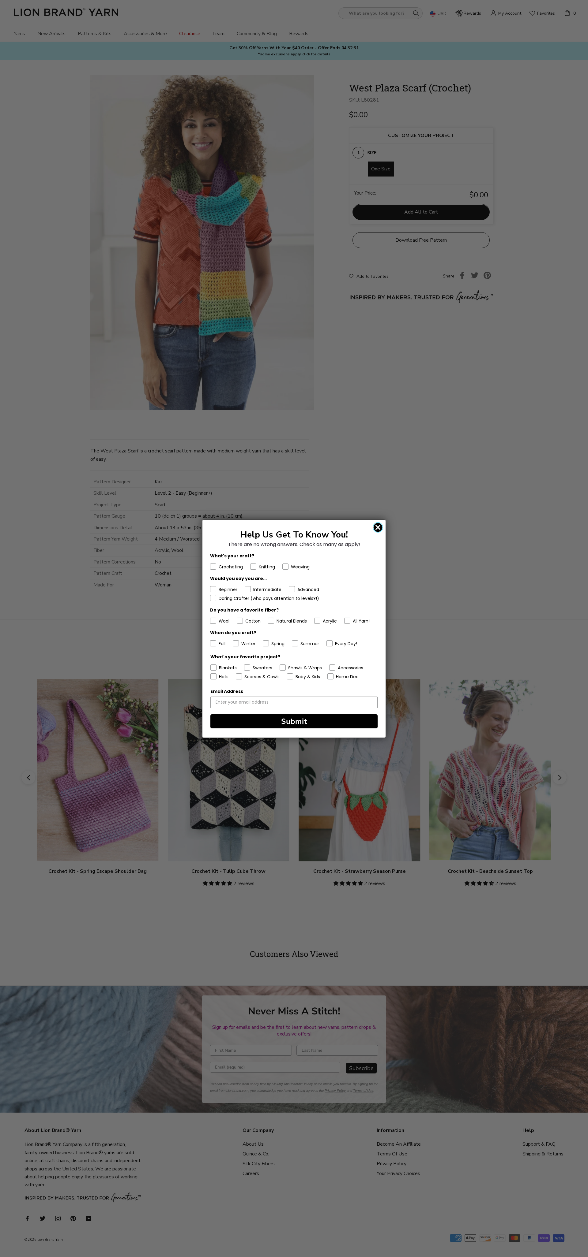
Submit (294, 721)
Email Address (226, 691)
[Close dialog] (378, 527)
